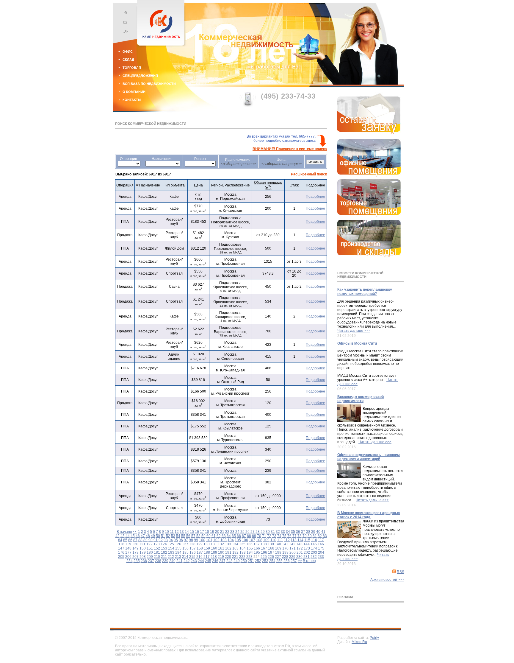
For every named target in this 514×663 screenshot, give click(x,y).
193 (242, 552)
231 (306, 557)
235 (137, 561)
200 (292, 552)
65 (234, 536)
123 (156, 544)
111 (280, 540)
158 (200, 548)
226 (271, 557)
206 (128, 557)
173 (307, 548)
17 (202, 532)
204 (321, 552)
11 (172, 532)
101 (209, 540)
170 (285, 548)
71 (264, 536)
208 (143, 557)
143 (299, 544)
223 (249, 557)
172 (300, 548)
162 (228, 548)
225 (264, 557)
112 (287, 540)
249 (237, 561)
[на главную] (124, 13)
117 (321, 540)
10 (167, 532)
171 (292, 548)
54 (178, 536)
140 (278, 544)
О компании (134, 92)
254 (272, 561)
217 (206, 557)
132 (221, 544)
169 (278, 548)
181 (157, 552)
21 (222, 532)
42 (117, 536)
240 (172, 561)
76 (289, 536)
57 (193, 536)
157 (192, 548)
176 (121, 552)
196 (264, 552)
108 (259, 540)
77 (294, 536)
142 (292, 544)
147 (121, 548)
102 (216, 540)
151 (150, 548)
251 (251, 561)
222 (242, 557)
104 (231, 540)
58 (198, 536)
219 (221, 557)
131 (214, 544)
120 (135, 544)
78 (299, 536)
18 (207, 532)
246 (215, 561)
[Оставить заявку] (369, 133)
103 (223, 540)
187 (200, 552)
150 (143, 548)
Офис (128, 51)
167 (264, 548)
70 (259, 536)
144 (306, 544)
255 (279, 561)
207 (135, 557)
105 (238, 540)
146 (321, 544)
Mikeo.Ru (359, 642)
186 (192, 552)
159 (207, 548)
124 (164, 544)
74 (279, 536)
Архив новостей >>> (387, 580)
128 (192, 544)
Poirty (374, 638)
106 (245, 540)
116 (314, 540)
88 (140, 540)
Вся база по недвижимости (149, 83)
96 (181, 540)
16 (197, 532)
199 (285, 552)
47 (143, 536)
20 (217, 532)
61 (213, 536)
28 (258, 532)
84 (120, 540)
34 (288, 532)
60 (208, 536)
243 (194, 561)
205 (121, 557)
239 (165, 561)
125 (171, 544)
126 (178, 544)
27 (252, 532)
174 (314, 548)
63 (224, 536)
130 (206, 544)
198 (278, 552)
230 (299, 557)
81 (315, 536)
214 (185, 557)
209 (150, 557)
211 (164, 557)
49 (153, 536)
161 (221, 548)
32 (278, 532)
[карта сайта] (124, 32)
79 (305, 536)
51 (163, 536)
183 (171, 552)
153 (164, 548)
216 (199, 557)
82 (320, 536)
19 (212, 532)
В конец (309, 561)
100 (202, 540)
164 (242, 548)
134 (235, 544)
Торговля (132, 67)
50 (158, 536)
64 (229, 536)
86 (130, 540)
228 (285, 557)
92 (161, 540)
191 (228, 552)
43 (122, 536)
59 (203, 536)
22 (227, 532)
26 (247, 532)
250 (244, 561)
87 (135, 540)
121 (142, 544)
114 (300, 540)
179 (143, 552)
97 (186, 540)
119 (128, 544)
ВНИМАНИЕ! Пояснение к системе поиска (290, 149)
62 (219, 536)
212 (171, 557)
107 (252, 540)
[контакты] (124, 23)
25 (242, 532)
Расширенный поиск (309, 174)
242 (187, 561)
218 (214, 557)
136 (249, 544)
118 (121, 544)
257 (294, 561)
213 (178, 557)
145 (314, 544)
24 (237, 532)
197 (271, 552)
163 (235, 548)
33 (283, 532)
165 (250, 548)
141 (285, 544)
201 (300, 552)
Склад (128, 59)
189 (214, 552)
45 (133, 536)
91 (155, 540)
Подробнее (315, 196)
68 (249, 536)
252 (258, 561)
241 (179, 561)
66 (239, 536)
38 (308, 532)
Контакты (132, 100)
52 (168, 536)
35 (293, 532)
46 (138, 536)
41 (323, 532)
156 (185, 548)
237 (151, 561)
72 (269, 536)
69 (254, 536)
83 (325, 536)
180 (150, 552)
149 (135, 548)
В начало (124, 532)
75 (284, 536)
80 (310, 536)
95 (176, 540)
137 (256, 544)
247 (222, 561)
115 (307, 540)
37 (303, 532)
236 (144, 561)
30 (268, 532)
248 (229, 561)
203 (314, 552)
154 (171, 548)
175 (321, 548)
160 (214, 548)
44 (128, 536)
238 (158, 561)
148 (128, 548)
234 (129, 561)
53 (173, 536)
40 (318, 532)
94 (171, 540)
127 (185, 544)
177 (128, 552)
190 (221, 552)
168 (271, 548)
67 (244, 536)
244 (201, 561)
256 (286, 561)
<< (135, 532)
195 (257, 552)
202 (307, 552)
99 (196, 540)
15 (192, 532)
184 (178, 552)
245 (208, 561)
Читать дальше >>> (353, 331)
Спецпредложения (140, 75)
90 (150, 540)
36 (298, 532)
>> (300, 561)
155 (178, 548)
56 (188, 536)
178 (135, 552)
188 (207, 552)
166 (257, 548)
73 (274, 536)
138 (264, 544)
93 (166, 540)
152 (157, 548)
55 (183, 536)
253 (265, 561)
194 (250, 552)
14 (187, 532)
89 (145, 540)
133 (228, 544)
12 (177, 532)
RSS (400, 572)
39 (313, 532)
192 (235, 552)
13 (182, 532)
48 (148, 536)
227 (278, 557)
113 (294, 540)
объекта (174, 185)
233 (321, 557)
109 (266, 540)
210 (157, 557)
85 (125, 540)
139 (271, 544)
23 (232, 532)
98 (191, 540)
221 (235, 557)
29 (263, 532)
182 (164, 552)
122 (149, 544)
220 (228, 557)
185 (185, 552)
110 (273, 540)
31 (273, 532)
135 (242, 544)
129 (199, 544)
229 (292, 557)
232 (314, 557)
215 (192, 557)
